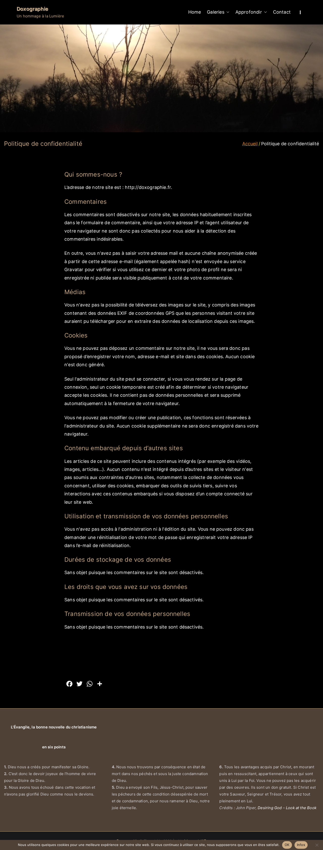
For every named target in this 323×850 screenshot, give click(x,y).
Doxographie (32, 9)
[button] (226, 12)
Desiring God (270, 807)
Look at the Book (301, 807)
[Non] (316, 844)
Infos (301, 845)
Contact (282, 12)
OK (287, 845)
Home (194, 12)
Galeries (215, 12)
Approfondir (248, 12)
